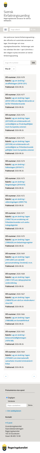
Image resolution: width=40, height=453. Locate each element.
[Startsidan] (20, 4)
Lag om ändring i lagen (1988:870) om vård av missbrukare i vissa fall (20, 300)
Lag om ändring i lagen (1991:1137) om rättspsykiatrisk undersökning (18, 280)
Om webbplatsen (14, 411)
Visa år (8, 69)
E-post (8, 423)
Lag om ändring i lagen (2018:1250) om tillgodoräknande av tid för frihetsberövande (19, 101)
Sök (34, 29)
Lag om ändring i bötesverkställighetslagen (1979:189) (15, 338)
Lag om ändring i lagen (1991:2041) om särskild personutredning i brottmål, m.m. (18, 260)
